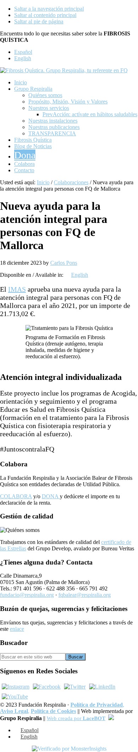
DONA (51, 496)
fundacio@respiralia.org (27, 595)
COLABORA (16, 496)
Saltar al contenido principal (45, 15)
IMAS (17, 289)
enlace (17, 629)
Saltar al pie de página (38, 21)
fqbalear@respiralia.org (84, 595)
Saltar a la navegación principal (49, 9)
